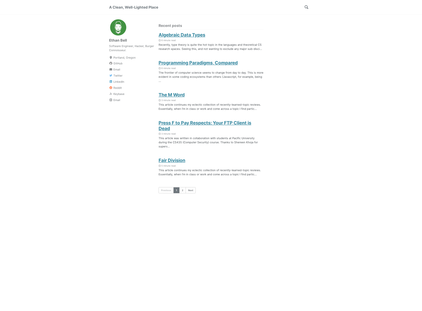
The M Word (172, 95)
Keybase (118, 94)
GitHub (117, 63)
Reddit (117, 87)
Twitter (117, 75)
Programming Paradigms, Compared (198, 63)
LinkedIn (118, 81)
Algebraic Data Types (182, 35)
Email (116, 69)
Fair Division (172, 160)
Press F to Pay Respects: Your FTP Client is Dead (205, 125)
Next (190, 190)
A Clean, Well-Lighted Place (133, 7)
